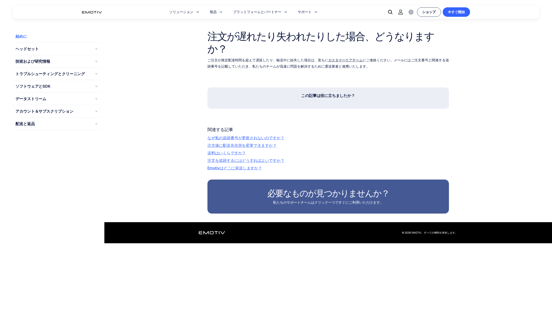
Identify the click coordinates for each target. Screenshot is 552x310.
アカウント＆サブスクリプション (45, 111)
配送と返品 (25, 123)
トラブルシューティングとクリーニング (50, 73)
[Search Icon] (390, 12)
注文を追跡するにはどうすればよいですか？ (245, 160)
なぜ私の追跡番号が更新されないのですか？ (245, 138)
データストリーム (31, 98)
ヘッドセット (27, 48)
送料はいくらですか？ (226, 153)
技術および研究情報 (33, 61)
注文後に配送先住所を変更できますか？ (242, 145)
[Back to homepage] (92, 12)
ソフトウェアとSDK (33, 86)
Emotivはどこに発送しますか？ (234, 168)
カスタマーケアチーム (345, 60)
